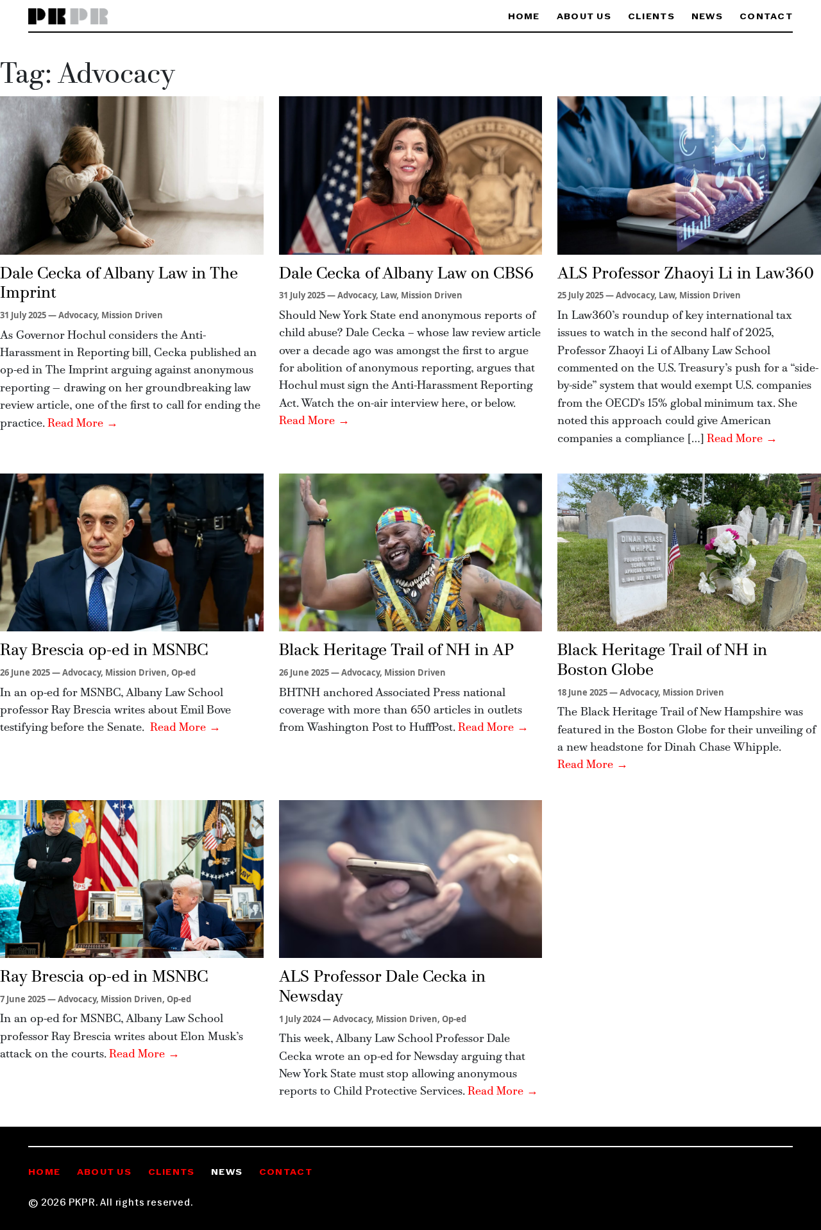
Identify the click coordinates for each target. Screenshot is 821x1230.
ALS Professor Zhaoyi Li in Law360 (685, 274)
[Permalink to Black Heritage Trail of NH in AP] (411, 551)
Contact (766, 17)
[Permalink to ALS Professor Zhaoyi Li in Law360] (689, 174)
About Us (584, 17)
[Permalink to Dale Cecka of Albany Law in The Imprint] (132, 174)
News (707, 17)
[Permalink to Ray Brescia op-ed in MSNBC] (132, 551)
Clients (651, 17)
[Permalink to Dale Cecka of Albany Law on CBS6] (411, 174)
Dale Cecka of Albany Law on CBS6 (406, 274)
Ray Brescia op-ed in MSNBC (104, 651)
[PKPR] (68, 17)
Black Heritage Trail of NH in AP (396, 651)
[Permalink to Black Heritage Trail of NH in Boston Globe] (689, 551)
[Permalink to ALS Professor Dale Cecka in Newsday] (411, 878)
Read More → (82, 423)
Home (524, 17)
